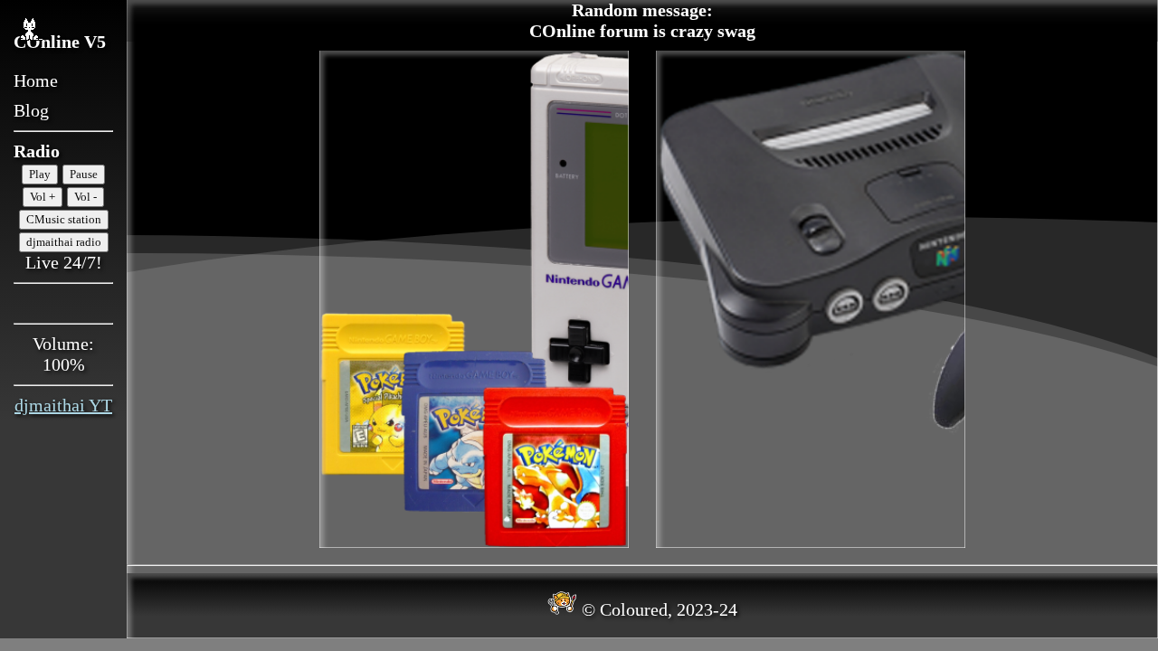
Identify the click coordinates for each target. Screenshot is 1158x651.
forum (624, 31)
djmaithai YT (63, 405)
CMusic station (63, 219)
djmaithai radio (63, 242)
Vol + (42, 196)
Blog (31, 110)
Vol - (85, 196)
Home (36, 80)
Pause (84, 174)
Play (40, 174)
